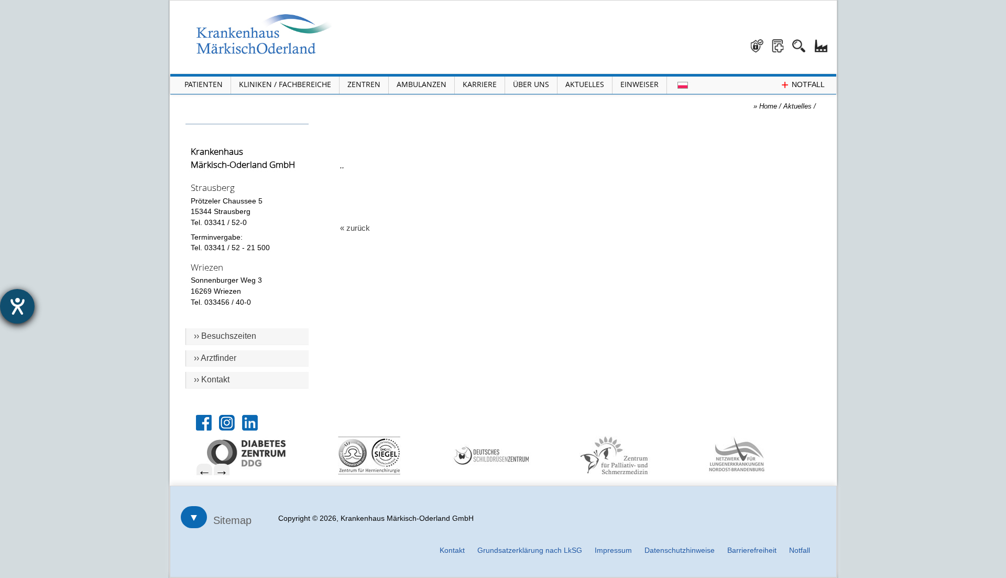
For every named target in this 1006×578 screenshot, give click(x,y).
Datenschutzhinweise (679, 550)
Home (768, 106)
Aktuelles (584, 84)
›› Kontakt (211, 379)
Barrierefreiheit (752, 550)
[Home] (264, 34)
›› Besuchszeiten (225, 335)
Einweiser (639, 84)
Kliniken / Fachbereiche (285, 84)
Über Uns (531, 84)
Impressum (613, 550)
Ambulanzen (421, 84)
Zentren (363, 84)
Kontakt (452, 550)
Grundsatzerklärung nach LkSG (529, 550)
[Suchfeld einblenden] (802, 41)
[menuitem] (263, 453)
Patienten (203, 84)
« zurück (355, 227)
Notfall (799, 550)
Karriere (480, 84)
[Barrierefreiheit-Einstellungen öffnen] (17, 306)
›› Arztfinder (215, 358)
